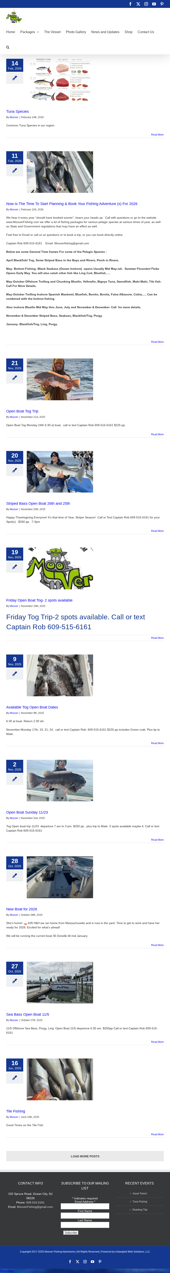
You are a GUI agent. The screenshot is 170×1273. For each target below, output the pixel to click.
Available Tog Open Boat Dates (32, 707)
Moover (14, 117)
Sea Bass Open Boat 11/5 (27, 1014)
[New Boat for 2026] (60, 877)
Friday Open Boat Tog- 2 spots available (39, 600)
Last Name (85, 1220)
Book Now (6, 1270)
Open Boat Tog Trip (22, 411)
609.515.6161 (35, 1202)
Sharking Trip (139, 1209)
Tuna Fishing (139, 1201)
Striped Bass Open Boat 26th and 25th (38, 503)
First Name (85, 1211)
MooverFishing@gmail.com (35, 1206)
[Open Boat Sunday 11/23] (60, 781)
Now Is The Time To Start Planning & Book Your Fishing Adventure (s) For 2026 (71, 204)
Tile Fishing (15, 1111)
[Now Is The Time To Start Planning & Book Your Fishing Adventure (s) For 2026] (60, 172)
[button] (7, 46)
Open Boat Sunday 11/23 (27, 812)
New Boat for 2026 (21, 909)
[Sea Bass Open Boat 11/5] (60, 982)
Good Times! (140, 1193)
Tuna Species (17, 111)
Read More (157, 134)
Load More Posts (85, 1156)
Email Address (85, 1201)
